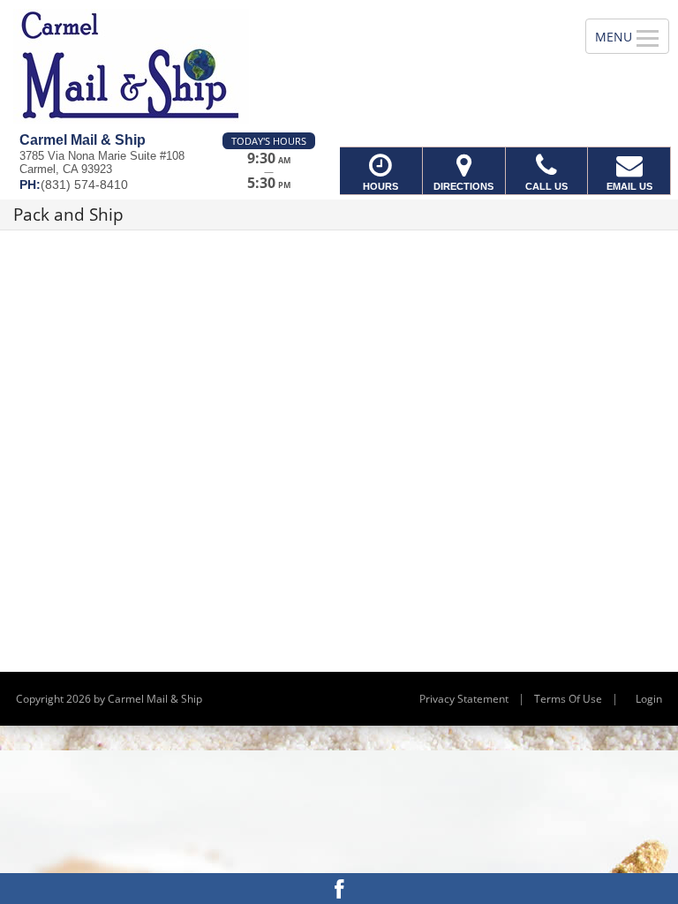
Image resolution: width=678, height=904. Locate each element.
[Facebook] (339, 888)
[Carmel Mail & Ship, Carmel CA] (339, 66)
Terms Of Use (568, 698)
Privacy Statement (463, 698)
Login (649, 698)
